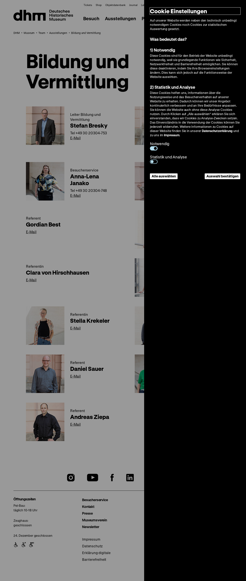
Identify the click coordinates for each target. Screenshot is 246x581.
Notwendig (159, 143)
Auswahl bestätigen (222, 176)
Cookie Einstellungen (178, 11)
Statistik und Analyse (168, 157)
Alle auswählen (164, 176)
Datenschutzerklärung (217, 131)
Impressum (171, 135)
